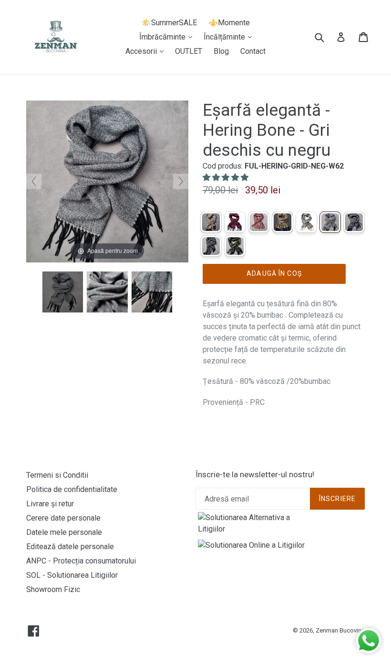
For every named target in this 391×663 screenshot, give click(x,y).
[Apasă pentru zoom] (107, 180)
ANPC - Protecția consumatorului (81, 560)
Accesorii (146, 51)
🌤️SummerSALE (169, 22)
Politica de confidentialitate (71, 489)
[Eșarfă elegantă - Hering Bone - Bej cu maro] (211, 222)
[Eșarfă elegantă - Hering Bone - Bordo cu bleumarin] (235, 222)
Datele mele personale (64, 532)
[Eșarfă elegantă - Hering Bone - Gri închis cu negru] (211, 246)
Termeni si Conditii (57, 475)
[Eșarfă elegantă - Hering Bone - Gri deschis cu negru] (62, 292)
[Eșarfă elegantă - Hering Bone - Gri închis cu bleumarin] (354, 222)
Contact (253, 51)
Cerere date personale (63, 517)
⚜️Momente (229, 22)
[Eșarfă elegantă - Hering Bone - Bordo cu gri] (258, 222)
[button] (226, 177)
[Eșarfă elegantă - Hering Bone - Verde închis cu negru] (235, 246)
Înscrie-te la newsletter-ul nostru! (255, 474)
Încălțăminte (230, 36)
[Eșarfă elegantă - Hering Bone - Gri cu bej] (306, 222)
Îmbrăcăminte (168, 36)
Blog (221, 51)
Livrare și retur (50, 503)
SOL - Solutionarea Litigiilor (72, 575)
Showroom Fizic (53, 589)
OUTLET (188, 51)
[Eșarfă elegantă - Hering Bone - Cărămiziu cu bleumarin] (282, 222)
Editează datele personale (70, 546)
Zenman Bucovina (340, 630)
